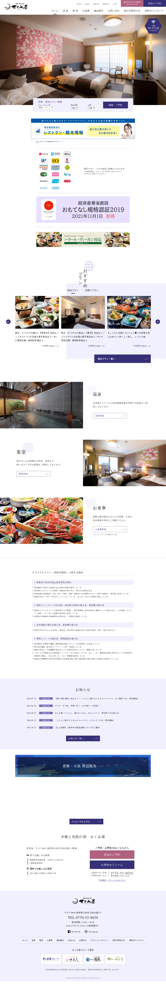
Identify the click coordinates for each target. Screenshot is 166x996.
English (87, 4)
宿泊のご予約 (154, 3)
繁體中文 (106, 4)
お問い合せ (114, 10)
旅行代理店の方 (132, 10)
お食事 (86, 10)
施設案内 (98, 10)
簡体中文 (96, 4)
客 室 (75, 10)
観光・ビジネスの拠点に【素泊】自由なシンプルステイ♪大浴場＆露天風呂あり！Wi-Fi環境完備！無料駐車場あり (37, 336)
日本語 (79, 4)
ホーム (54, 10)
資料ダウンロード (154, 10)
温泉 (33, 940)
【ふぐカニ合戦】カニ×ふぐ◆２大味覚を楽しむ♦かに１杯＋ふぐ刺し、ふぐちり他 (82, 334)
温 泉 (65, 10)
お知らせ (71, 940)
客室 (41, 940)
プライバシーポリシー (99, 940)
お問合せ (82, 940)
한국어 (115, 4)
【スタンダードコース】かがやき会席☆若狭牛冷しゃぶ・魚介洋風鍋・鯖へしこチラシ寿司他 (129, 336)
